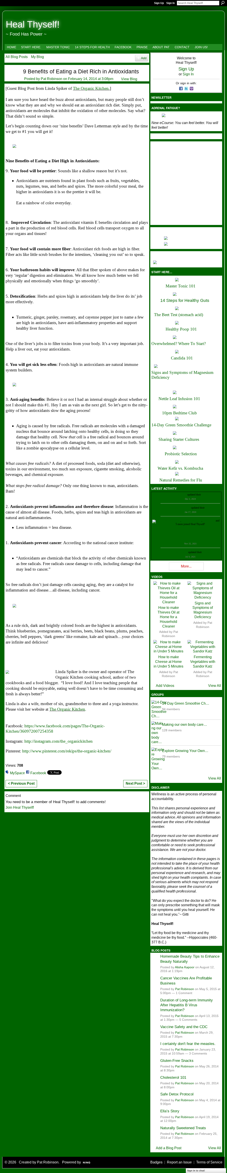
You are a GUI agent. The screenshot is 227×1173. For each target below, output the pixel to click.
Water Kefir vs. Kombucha (180, 468)
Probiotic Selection (181, 453)
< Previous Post (21, 783)
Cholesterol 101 (173, 1077)
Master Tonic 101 (181, 286)
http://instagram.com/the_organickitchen (58, 741)
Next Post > (135, 783)
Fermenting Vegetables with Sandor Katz (202, 661)
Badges (156, 1162)
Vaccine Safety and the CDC (183, 1027)
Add (144, 58)
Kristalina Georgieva (179, 507)
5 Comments (188, 1019)
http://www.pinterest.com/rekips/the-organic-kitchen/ (66, 751)
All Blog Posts (17, 57)
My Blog (37, 57)
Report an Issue (179, 1162)
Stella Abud (209, 520)
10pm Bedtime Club (179, 413)
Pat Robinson (51, 79)
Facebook (38, 773)
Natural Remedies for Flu (180, 480)
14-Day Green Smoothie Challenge (181, 425)
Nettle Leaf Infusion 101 (179, 398)
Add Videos (165, 686)
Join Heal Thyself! (20, 807)
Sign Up (159, 3)
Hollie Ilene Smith (170, 520)
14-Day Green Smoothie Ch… (185, 703)
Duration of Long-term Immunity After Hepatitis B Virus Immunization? (186, 1005)
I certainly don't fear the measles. (187, 1043)
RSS (154, 569)
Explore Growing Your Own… (185, 751)
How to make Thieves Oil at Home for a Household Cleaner (168, 617)
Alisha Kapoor (184, 967)
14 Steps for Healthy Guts (184, 300)
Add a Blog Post (168, 1148)
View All (214, 686)
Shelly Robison (179, 552)
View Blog (129, 79)
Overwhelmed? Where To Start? (178, 343)
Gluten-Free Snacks (177, 1060)
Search (223, 3)
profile (205, 494)
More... (186, 566)
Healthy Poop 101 (181, 329)
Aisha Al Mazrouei (192, 520)
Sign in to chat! (196, 1170)
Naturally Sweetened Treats (183, 1128)
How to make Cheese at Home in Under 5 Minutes (168, 661)
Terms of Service (209, 1162)
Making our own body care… (184, 724)
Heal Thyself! (33, 24)
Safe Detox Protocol (177, 1094)
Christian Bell (179, 494)
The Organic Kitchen (67, 709)
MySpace (17, 773)
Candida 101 (182, 358)
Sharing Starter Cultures (179, 439)
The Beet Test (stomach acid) (178, 314)
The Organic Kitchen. (91, 88)
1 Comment (184, 993)
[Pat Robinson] (11, 79)
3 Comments (198, 1053)
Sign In (170, 3)
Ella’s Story (169, 1111)
